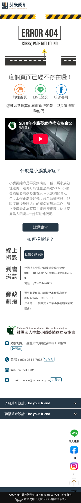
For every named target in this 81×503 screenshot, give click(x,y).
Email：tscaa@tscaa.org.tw (30, 380)
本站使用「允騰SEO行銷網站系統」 (45, 499)
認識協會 (40, 227)
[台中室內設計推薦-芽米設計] (14, 5)
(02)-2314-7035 (42, 283)
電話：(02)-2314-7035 (27, 359)
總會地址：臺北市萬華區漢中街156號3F (39, 343)
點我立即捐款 (34, 254)
